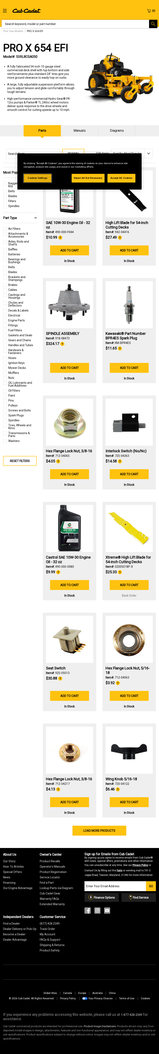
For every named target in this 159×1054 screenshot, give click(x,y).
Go (151, 886)
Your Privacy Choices (100, 998)
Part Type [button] (10, 218)
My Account (47, 934)
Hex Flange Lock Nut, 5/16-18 (128, 670)
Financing (9, 882)
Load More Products (99, 830)
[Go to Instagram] (97, 911)
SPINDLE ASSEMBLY (62, 333)
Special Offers (12, 872)
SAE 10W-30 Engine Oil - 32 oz (68, 224)
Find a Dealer (11, 923)
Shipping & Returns (52, 945)
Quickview (69, 206)
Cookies (145, 998)
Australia (97, 993)
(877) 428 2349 (50, 923)
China (112, 993)
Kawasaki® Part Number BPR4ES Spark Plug (126, 335)
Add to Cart (69, 250)
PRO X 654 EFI (35, 48)
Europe (82, 993)
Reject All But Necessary (88, 177)
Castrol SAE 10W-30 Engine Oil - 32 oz (68, 559)
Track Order (47, 929)
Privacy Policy (140, 865)
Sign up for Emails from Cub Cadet (118, 864)
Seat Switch (56, 668)
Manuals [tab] (79, 131)
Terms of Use (126, 998)
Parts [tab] (42, 131)
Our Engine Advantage (18, 888)
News (6, 877)
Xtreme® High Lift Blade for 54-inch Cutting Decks (128, 559)
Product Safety (50, 950)
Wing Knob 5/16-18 (121, 779)
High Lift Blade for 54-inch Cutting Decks (127, 224)
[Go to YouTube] (107, 911)
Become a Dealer (14, 934)
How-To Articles (13, 866)
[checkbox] (9, 192)
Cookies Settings (37, 177)
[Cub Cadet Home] (26, 10)
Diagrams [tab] (117, 131)
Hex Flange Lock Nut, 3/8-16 (69, 451)
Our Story (9, 861)
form (119, 870)
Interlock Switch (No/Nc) (126, 451)
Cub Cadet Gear (50, 893)
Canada (67, 993)
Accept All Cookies (121, 177)
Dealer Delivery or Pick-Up (19, 929)
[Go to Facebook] (87, 911)
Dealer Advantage (15, 939)
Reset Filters (20, 461)
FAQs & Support (50, 939)
